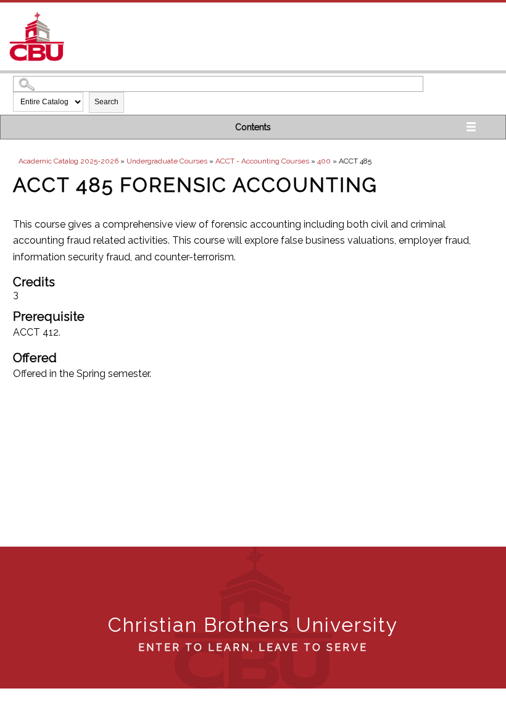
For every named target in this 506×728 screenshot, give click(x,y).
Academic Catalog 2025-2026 (68, 161)
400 (324, 161)
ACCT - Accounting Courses (262, 161)
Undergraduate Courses (166, 161)
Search (106, 101)
